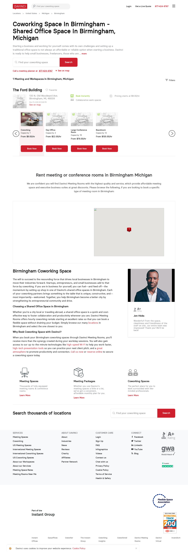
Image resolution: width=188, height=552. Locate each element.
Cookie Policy (102, 470)
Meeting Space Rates (23, 470)
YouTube (138, 449)
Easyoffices (53, 538)
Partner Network (69, 462)
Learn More (25, 395)
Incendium (175, 538)
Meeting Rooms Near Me (24, 474)
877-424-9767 (161, 6)
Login (128, 6)
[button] (129, 230)
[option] (31, 133)
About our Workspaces (23, 462)
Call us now (77, 351)
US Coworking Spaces (23, 457)
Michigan (45, 13)
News (64, 445)
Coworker (69, 538)
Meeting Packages (84, 381)
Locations (17, 13)
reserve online (94, 351)
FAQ (98, 445)
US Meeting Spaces (22, 445)
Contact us (101, 457)
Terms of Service (104, 474)
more (84, 53)
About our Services (22, 466)
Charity (65, 453)
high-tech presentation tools (28, 348)
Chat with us (102, 462)
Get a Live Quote (143, 6)
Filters (172, 80)
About (64, 437)
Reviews (66, 449)
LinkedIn (138, 445)
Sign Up (99, 441)
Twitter (137, 441)
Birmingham (59, 13)
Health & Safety (103, 478)
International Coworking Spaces (28, 453)
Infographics (102, 449)
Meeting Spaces (29, 381)
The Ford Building (27, 90)
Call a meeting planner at (32, 71)
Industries (66, 441)
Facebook (138, 437)
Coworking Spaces (138, 381)
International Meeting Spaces (27, 449)
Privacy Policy (102, 466)
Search (68, 62)
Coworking (18, 441)
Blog (136, 453)
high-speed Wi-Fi (76, 344)
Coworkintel (122, 538)
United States (31, 13)
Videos (99, 453)
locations (93, 322)
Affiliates (66, 457)
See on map (35, 104)
